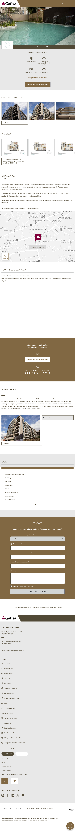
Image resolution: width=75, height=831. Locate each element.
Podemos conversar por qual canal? (22, 535)
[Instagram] (2, 795)
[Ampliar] (25, 154)
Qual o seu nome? (16, 544)
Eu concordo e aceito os (23, 586)
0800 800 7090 (6, 643)
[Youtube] (23, 795)
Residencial (8, 754)
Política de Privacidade (11, 698)
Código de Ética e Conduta (13, 738)
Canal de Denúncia (10, 728)
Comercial (21, 754)
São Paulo (4, 763)
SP (14, 781)
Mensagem (14, 571)
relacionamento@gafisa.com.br (12, 650)
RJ (5, 781)
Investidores (8, 668)
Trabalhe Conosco (10, 688)
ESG (5, 703)
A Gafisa (7, 664)
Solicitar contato (37, 591)
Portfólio (7, 678)
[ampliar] (25, 118)
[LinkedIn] (12, 795)
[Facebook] (7, 795)
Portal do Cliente (68, 4)
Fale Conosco (8, 673)
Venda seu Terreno (10, 718)
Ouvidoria (7, 723)
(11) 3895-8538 (6, 634)
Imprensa (7, 683)
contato (70, 827)
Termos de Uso (30, 586)
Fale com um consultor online (37, 84)
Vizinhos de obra (9, 693)
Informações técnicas (50, 418)
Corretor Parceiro (10, 708)
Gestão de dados (9, 733)
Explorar (5, 258)
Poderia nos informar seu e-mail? (21, 553)
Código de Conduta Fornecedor (14, 743)
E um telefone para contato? (19, 562)
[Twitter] (17, 795)
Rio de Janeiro (6, 770)
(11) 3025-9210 (37, 373)
